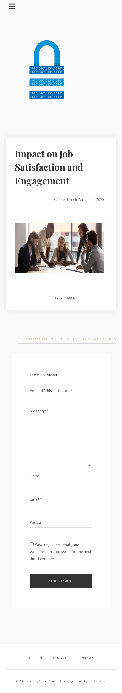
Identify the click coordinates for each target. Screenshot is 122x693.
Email (36, 499)
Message (39, 411)
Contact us (62, 658)
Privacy (87, 658)
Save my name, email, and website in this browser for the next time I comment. (60, 552)
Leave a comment (64, 298)
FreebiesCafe (97, 681)
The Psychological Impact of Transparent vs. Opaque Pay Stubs (67, 339)
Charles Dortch (65, 200)
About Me (36, 658)
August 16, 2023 (91, 200)
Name (36, 476)
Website (35, 522)
